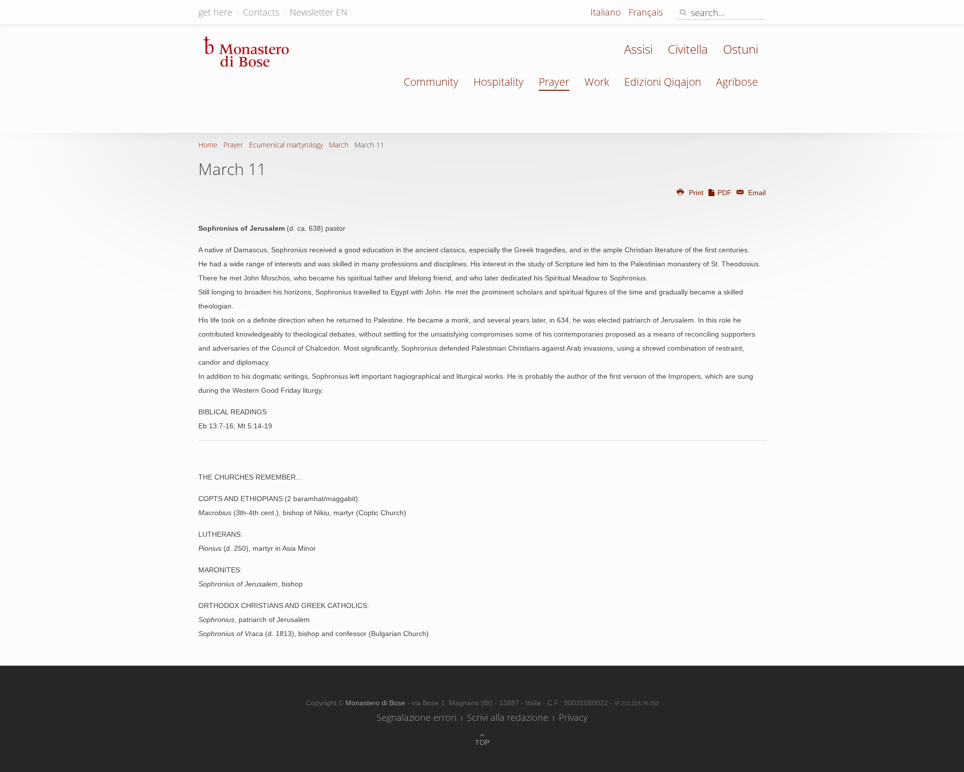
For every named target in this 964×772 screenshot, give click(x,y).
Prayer (554, 82)
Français (646, 12)
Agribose (737, 82)
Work (596, 82)
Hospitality (498, 82)
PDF (724, 193)
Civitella (688, 49)
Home (207, 144)
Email (756, 193)
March (338, 144)
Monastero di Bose (376, 703)
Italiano (607, 12)
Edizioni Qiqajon (662, 82)
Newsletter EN (318, 12)
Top (482, 742)
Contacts (261, 12)
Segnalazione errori (416, 717)
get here (215, 12)
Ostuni (740, 49)
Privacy (573, 717)
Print (696, 193)
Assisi (638, 49)
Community (431, 82)
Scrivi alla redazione (507, 717)
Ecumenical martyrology (286, 144)
